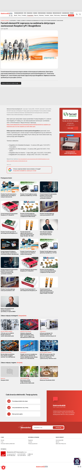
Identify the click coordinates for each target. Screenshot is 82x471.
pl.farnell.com (70, 123)
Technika (47, 15)
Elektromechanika (41, 13)
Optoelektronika (65, 13)
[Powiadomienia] (3, 467)
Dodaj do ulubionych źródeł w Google (10, 83)
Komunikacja (49, 13)
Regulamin (30, 440)
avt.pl (29, 455)
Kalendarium (64, 15)
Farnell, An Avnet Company (70, 121)
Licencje (30, 442)
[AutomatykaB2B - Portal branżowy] (6, 13)
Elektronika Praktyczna (61, 443)
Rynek (15, 15)
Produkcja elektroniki (18, 13)
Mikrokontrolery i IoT (57, 13)
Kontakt (2, 440)
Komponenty (29, 13)
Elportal (57, 442)
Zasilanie (35, 13)
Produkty (24, 15)
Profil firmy (70, 128)
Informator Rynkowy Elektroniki (8, 443)
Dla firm (71, 15)
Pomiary (71, 13)
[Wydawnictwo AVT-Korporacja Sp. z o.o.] (3, 454)
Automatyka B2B (59, 440)
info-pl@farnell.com (70, 125)
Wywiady (41, 15)
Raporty (36, 15)
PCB (25, 13)
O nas (2, 442)
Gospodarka (30, 15)
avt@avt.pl (30, 454)
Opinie (51, 15)
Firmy (19, 15)
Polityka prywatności (32, 443)
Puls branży (57, 15)
